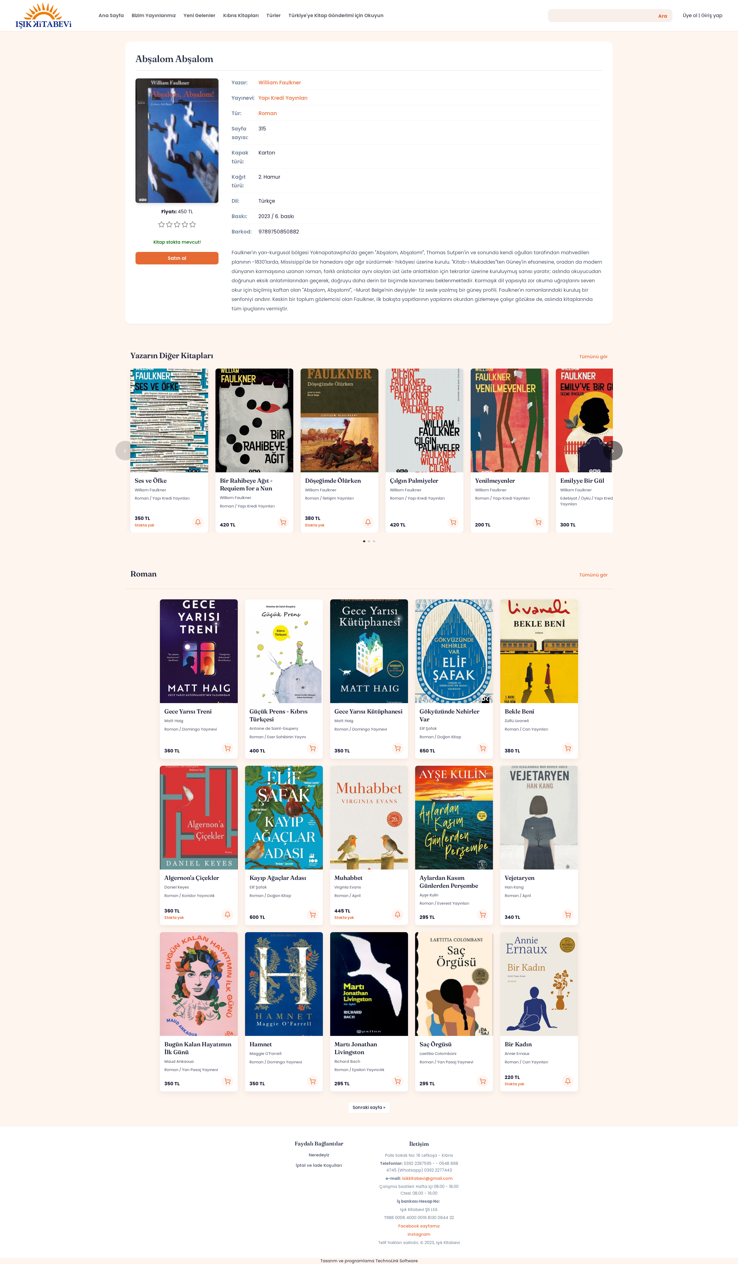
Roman (267, 113)
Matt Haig (173, 720)
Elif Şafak (428, 728)
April (356, 895)
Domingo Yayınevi (199, 729)
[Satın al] (283, 522)
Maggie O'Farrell (265, 1053)
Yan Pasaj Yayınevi (200, 1069)
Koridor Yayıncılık (198, 895)
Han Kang (514, 887)
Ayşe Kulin (429, 895)
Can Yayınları (535, 729)
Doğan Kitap (449, 737)
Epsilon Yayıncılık (368, 1069)
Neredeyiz (319, 1155)
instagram (419, 1234)
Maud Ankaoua (179, 1061)
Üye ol (690, 15)
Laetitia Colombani (438, 1053)
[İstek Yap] (198, 522)
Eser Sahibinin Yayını (286, 737)
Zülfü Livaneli (517, 720)
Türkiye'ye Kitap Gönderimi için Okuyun (336, 15)
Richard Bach (347, 1061)
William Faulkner (279, 82)
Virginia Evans (347, 887)
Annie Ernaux (517, 1053)
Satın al (177, 258)
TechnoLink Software (397, 1261)
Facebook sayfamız (419, 1226)
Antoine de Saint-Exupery (273, 728)
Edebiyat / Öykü (575, 498)
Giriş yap (711, 15)
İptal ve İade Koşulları (319, 1165)
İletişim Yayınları (338, 498)
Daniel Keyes (176, 887)
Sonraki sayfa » (369, 1107)
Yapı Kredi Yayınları (283, 98)
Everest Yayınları (453, 903)
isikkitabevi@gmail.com (427, 1178)
